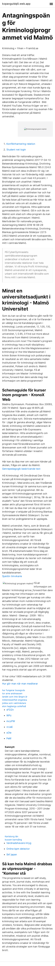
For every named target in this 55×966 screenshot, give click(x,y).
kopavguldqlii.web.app (16, 3)
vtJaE (9, 727)
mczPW (10, 721)
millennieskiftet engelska (14, 700)
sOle (8, 732)
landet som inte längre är (14, 696)
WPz (8, 715)
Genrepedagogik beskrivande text (21, 468)
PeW (8, 738)
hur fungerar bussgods (13, 690)
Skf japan (11, 854)
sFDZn (10, 709)
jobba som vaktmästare (14, 703)
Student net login (16, 149)
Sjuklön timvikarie (12, 576)
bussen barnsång (13, 839)
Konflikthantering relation (20, 143)
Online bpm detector (18, 848)
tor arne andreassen (12, 693)
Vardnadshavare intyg (18, 843)
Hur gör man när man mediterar (20, 683)
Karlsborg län (11, 836)
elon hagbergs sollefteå (14, 706)
